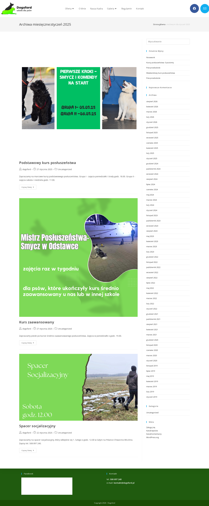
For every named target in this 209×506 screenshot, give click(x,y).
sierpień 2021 (151, 324)
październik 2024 (153, 169)
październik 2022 (153, 267)
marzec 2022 (151, 298)
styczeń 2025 (151, 158)
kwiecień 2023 (152, 241)
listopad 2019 (152, 365)
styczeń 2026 (151, 122)
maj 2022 (150, 288)
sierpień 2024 (151, 179)
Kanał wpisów (152, 430)
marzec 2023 (151, 246)
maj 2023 (150, 236)
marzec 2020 (151, 355)
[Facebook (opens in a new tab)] (194, 8)
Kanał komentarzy (154, 434)
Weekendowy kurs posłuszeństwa (160, 73)
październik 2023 (153, 220)
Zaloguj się (150, 427)
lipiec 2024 (150, 184)
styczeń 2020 (151, 360)
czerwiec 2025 (152, 143)
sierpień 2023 (151, 231)
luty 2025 (150, 153)
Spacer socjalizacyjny (37, 426)
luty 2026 (150, 117)
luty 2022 (150, 303)
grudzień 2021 (152, 314)
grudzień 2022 (152, 257)
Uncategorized (65, 169)
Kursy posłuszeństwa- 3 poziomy (160, 62)
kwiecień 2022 (152, 293)
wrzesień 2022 (152, 272)
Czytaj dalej (29, 187)
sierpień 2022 (151, 277)
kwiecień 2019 (152, 381)
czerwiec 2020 (152, 350)
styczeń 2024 (151, 210)
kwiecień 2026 (152, 106)
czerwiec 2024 (152, 189)
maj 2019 (150, 376)
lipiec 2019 (150, 371)
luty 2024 (150, 205)
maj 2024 (150, 194)
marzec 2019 (151, 386)
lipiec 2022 (150, 282)
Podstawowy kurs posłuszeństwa (47, 162)
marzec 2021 (151, 334)
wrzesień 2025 (152, 137)
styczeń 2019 (151, 397)
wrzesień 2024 (152, 174)
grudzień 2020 (152, 340)
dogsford (26, 169)
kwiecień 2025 (152, 148)
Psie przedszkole (153, 67)
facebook (28, 473)
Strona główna (159, 24)
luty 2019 (150, 391)
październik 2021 (153, 319)
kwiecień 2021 (152, 329)
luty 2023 (150, 251)
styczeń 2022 (151, 308)
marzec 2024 (151, 200)
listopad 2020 (152, 345)
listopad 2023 (152, 215)
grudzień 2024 (152, 163)
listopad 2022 (152, 262)
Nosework (150, 57)
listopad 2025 (152, 132)
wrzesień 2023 (152, 226)
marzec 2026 (151, 111)
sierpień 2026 (151, 101)
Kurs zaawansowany (36, 322)
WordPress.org (152, 437)
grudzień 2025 (152, 127)
